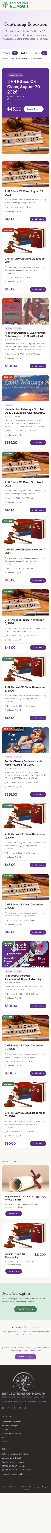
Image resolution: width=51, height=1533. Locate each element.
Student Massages (10, 1425)
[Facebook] (3, 1407)
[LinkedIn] (19, 1407)
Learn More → (13, 1214)
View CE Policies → (25, 1309)
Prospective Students (11, 1421)
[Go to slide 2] (25, 149)
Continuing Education (11, 1433)
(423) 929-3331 (40, 1348)
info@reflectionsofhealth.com (28, 1350)
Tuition (5, 1429)
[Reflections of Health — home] (15, 5)
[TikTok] (14, 1407)
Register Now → (33, 109)
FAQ (3, 1437)
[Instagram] (8, 1407)
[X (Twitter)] (25, 1407)
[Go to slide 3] (33, 149)
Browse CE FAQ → (25, 1357)
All (15, 53)
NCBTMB (24, 53)
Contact (5, 1441)
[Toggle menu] (46, 5)
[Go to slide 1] (18, 149)
